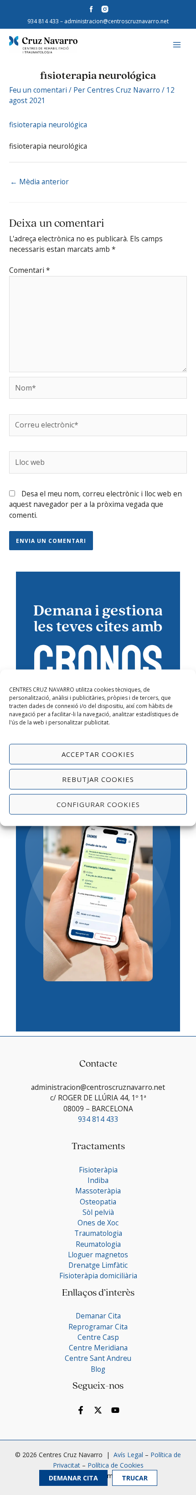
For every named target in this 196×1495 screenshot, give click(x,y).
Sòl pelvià (98, 1212)
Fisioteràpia (98, 1170)
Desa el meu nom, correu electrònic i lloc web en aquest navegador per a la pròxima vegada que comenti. (95, 504)
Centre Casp (98, 1337)
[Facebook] (81, 1410)
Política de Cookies (116, 1465)
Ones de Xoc (98, 1223)
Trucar (135, 1478)
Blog (98, 1369)
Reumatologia (98, 1244)
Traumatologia (98, 1233)
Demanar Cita (73, 1478)
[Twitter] (98, 1410)
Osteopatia (98, 1202)
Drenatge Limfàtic (98, 1265)
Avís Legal (127, 1454)
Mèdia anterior (39, 182)
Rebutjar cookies (98, 779)
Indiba (98, 1180)
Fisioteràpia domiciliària (98, 1276)
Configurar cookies (98, 804)
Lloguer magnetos (98, 1255)
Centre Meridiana (98, 1348)
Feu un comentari (38, 90)
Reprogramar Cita (98, 1327)
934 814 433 (43, 21)
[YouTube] (115, 1410)
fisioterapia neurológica (48, 125)
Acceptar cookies (98, 754)
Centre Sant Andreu (98, 1358)
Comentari (29, 270)
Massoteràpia (98, 1191)
